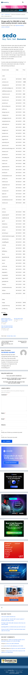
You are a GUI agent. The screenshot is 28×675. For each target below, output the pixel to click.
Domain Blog (11, 670)
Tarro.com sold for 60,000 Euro (14, 375)
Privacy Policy (19, 672)
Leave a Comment (5, 27)
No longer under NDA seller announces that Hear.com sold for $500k (14, 382)
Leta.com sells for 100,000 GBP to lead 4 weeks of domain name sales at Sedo (14, 379)
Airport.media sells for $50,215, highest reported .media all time (6, 320)
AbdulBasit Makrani (5, 648)
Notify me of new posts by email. (9, 437)
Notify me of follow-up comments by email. (11, 432)
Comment (4, 394)
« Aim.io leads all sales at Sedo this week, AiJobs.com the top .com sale (7, 343)
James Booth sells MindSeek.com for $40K (13, 646)
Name (3, 413)
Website (3, 425)
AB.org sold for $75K (18, 318)
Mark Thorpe (4, 639)
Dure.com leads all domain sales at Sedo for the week (7, 326)
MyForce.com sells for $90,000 (18, 648)
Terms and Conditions (14, 673)
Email (3, 419)
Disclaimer (12, 672)
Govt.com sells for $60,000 (13, 643)
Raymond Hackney (8, 352)
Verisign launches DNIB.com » (22, 342)
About (7, 672)
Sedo (14, 336)
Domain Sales (10, 336)
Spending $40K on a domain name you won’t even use (13, 626)
